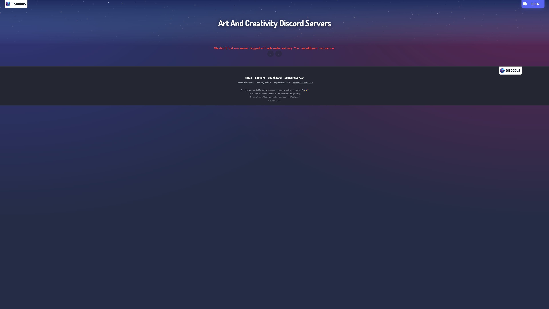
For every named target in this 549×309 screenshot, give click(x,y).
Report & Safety (282, 82)
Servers (260, 78)
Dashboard (275, 78)
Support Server (294, 78)
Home (248, 78)
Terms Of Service (245, 82)
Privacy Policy (263, 82)
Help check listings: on (303, 82)
